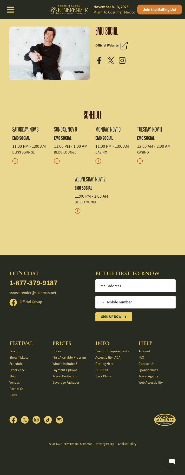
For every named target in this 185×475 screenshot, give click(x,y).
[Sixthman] (165, 420)
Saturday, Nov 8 (25, 129)
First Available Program (69, 357)
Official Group (30, 302)
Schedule (93, 115)
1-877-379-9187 (33, 283)
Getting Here (104, 363)
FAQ (141, 357)
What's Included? (65, 363)
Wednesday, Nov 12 (90, 179)
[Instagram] (123, 60)
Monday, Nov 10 (108, 129)
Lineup (14, 351)
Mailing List (159, 9)
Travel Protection (65, 376)
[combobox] (101, 302)
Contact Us (146, 363)
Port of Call (17, 389)
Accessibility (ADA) (108, 357)
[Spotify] (59, 420)
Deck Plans (103, 376)
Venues (14, 382)
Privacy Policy (105, 444)
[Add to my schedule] (30, 161)
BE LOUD (101, 370)
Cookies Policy (127, 444)
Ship (12, 376)
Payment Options (65, 370)
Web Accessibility (151, 382)
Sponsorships (148, 370)
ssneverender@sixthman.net (32, 292)
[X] (112, 60)
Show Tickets (18, 357)
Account (144, 351)
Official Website (107, 45)
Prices (57, 351)
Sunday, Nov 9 (65, 129)
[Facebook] (100, 60)
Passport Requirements (112, 351)
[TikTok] (50, 420)
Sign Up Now (111, 316)
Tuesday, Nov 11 (149, 129)
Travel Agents (148, 376)
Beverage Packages (66, 382)
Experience (17, 370)
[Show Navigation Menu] (10, 9)
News (13, 395)
